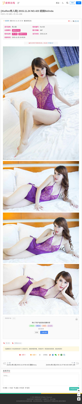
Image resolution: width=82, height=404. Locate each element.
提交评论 (75, 389)
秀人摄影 (9, 14)
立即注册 (44, 332)
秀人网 (16, 14)
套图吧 (7, 21)
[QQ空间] (58, 354)
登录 (36, 332)
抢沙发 (77, 21)
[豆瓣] (61, 355)
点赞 (23, 355)
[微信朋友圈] (56, 355)
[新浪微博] (50, 355)
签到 (28, 388)
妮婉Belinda (16, 30)
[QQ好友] (53, 355)
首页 (3, 14)
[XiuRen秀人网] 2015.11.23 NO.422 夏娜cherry (21, 365)
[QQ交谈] (78, 399)
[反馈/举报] (40, 354)
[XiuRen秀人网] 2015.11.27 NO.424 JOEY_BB (60, 365)
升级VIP (51, 43)
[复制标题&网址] (64, 355)
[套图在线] (8, 5)
